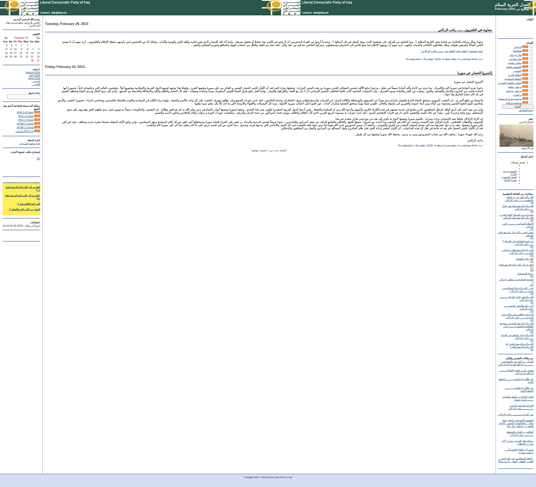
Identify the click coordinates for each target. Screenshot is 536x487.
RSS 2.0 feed (26, 120)
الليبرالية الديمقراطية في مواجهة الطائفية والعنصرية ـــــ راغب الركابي (516, 326)
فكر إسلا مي (515, 59)
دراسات (517, 95)
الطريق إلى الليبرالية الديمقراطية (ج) (22, 193)
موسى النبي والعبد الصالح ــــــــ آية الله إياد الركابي (516, 372)
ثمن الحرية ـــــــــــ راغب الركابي (515, 414)
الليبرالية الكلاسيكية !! (28, 200)
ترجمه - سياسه (514, 91)
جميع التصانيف (526, 110)
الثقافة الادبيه (515, 75)
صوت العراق (510, 180)
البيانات (518, 47)
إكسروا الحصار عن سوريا (474, 73)
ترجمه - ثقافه (515, 87)
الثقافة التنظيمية (513, 79)
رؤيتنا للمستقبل (525, 273)
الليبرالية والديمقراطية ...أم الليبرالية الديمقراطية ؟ (519, 345)
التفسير (517, 71)
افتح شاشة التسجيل (29, 143)
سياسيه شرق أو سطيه (510, 98)
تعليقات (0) (428, 59)
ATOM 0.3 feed (25, 123)
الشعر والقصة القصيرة (510, 83)
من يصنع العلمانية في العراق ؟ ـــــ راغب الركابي (517, 243)
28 (32, 60)
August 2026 (33, 72)
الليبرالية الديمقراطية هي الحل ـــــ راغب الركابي (517, 207)
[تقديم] (6, 38)
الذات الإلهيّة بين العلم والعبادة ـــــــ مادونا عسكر (517, 398)
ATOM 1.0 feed (25, 127)
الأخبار (513, 174)
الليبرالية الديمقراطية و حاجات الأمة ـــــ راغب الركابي (517, 252)
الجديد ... (35, 81)
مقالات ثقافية (515, 63)
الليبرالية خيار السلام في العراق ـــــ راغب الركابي (517, 337)
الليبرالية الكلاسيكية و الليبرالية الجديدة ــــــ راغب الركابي (517, 316)
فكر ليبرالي (515, 55)
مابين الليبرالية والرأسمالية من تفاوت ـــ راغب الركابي (517, 290)
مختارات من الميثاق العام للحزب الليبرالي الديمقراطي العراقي (516, 216)
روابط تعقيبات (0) (414, 59)
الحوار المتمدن (509, 177)
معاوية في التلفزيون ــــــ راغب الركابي (465, 30)
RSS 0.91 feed (25, 112)
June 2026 (34, 78)
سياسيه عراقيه (514, 102)
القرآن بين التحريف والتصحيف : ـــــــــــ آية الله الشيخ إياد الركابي (515, 363)
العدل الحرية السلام (512, 4)
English (517, 51)
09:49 (430, 145)
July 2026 (34, 75)
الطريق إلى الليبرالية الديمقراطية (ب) (23, 185)
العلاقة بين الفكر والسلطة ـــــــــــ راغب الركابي (520, 433)
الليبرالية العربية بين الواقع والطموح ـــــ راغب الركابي (519, 199)
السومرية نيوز (509, 171)
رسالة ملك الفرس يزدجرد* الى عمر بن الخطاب (517, 442)
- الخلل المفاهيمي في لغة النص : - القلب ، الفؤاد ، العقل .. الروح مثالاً (515, 460)
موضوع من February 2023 (512, 8)
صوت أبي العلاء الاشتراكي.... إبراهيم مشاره (518, 451)
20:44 (438, 59)
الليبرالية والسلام (524, 258)
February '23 (21, 37)
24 (15, 56)
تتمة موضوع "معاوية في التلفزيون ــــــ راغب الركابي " (451, 51)
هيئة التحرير (465, 59)
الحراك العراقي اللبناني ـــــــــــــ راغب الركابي (520, 407)
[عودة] (38, 38)
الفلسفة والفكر (514, 67)
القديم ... (35, 84)
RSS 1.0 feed (26, 116)
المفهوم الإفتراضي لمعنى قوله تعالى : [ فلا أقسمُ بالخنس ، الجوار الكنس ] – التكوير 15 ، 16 (516, 423)
